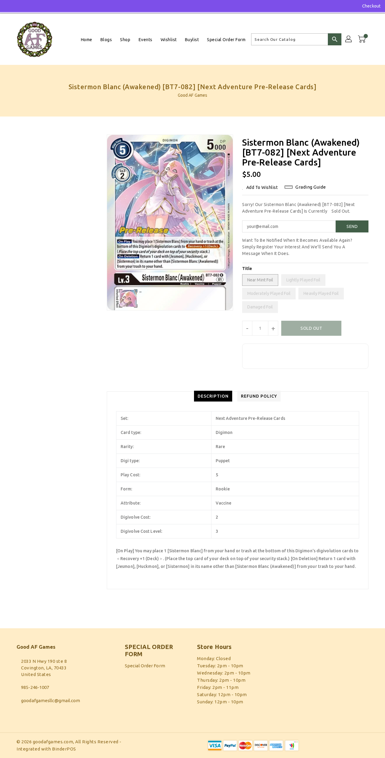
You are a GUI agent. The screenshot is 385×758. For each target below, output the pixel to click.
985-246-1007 (35, 687)
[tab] (213, 396)
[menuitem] (86, 39)
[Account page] (349, 39)
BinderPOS (64, 748)
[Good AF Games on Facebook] (9, 6)
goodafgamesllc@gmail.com (50, 700)
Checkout (371, 6)
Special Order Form (145, 665)
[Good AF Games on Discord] (20, 6)
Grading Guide (310, 187)
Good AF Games (192, 95)
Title (247, 268)
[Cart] (362, 39)
